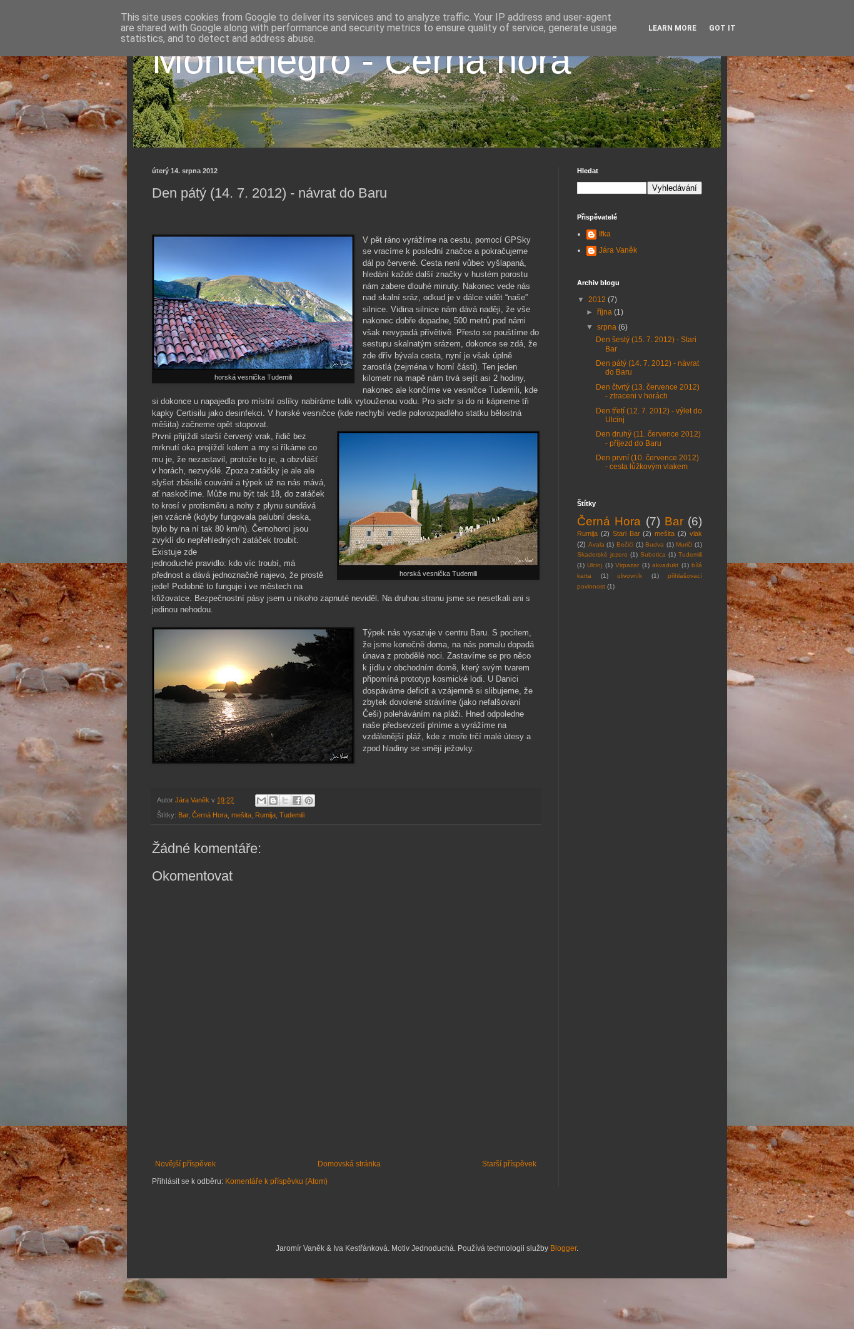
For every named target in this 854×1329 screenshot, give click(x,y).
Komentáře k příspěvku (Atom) (276, 1181)
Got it (722, 28)
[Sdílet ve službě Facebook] (297, 800)
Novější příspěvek (185, 1164)
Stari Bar (626, 533)
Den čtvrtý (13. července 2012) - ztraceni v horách (648, 391)
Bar (183, 815)
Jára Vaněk (618, 250)
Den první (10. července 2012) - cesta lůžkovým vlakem (647, 462)
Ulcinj (594, 565)
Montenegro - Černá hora (361, 60)
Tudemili (291, 815)
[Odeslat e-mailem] (261, 800)
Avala (596, 544)
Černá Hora (210, 815)
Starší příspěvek (509, 1164)
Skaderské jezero (602, 554)
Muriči (684, 544)
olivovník (629, 575)
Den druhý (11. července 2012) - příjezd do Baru (648, 438)
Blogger (563, 1248)
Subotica (653, 554)
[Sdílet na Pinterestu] (309, 800)
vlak (696, 533)
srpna (607, 327)
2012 (598, 299)
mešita (241, 815)
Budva (654, 544)
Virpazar (627, 565)
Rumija (265, 815)
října (605, 312)
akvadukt (665, 565)
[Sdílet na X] (285, 800)
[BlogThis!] (273, 800)
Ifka (605, 234)
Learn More (672, 28)
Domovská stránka (349, 1164)
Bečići (624, 544)
